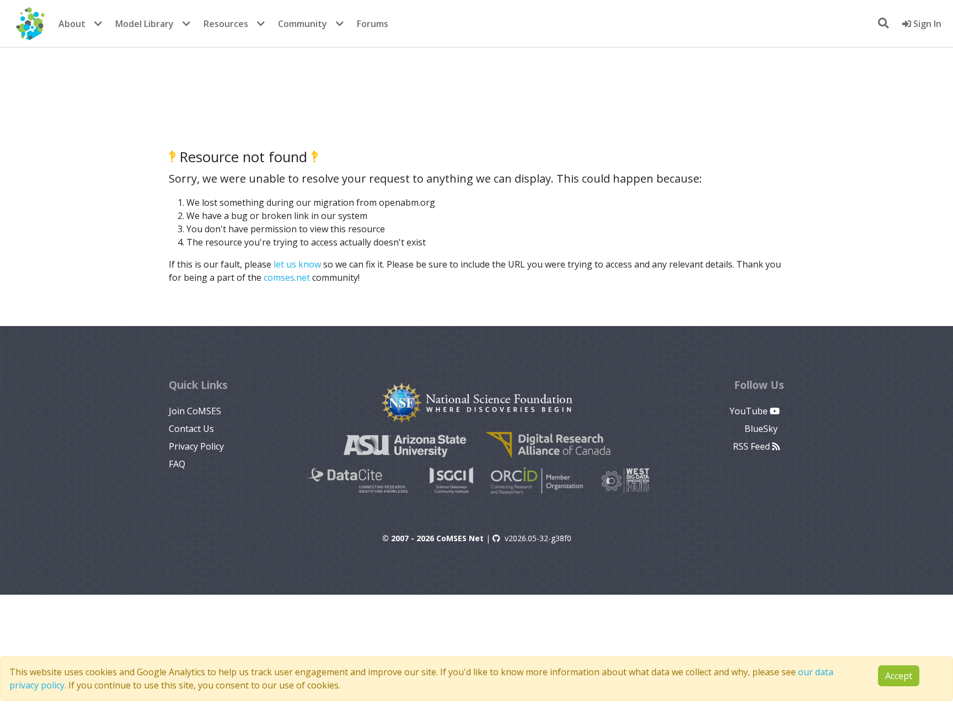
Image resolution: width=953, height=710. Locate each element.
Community (302, 24)
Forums (372, 24)
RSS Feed (752, 446)
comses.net (287, 277)
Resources (226, 24)
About (71, 24)
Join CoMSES (195, 411)
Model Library (144, 24)
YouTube (750, 411)
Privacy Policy (196, 446)
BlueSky (762, 429)
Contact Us (191, 429)
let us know (297, 264)
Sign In (926, 24)
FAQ (177, 464)
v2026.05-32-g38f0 (538, 538)
